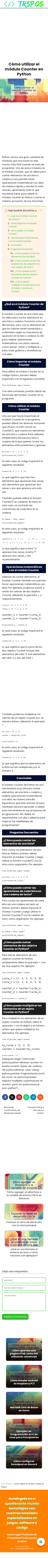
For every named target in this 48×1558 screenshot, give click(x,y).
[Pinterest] (19, 1097)
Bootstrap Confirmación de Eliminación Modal (12, 1110)
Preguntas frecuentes (22, 249)
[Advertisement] (24, 34)
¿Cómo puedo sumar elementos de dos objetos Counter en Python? (24, 274)
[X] (12, 1097)
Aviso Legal (14, 1534)
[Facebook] (5, 1097)
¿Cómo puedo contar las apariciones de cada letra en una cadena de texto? (25, 264)
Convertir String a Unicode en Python (35, 1110)
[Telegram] (33, 1097)
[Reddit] (40, 1097)
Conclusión (16, 245)
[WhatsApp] (26, 1097)
